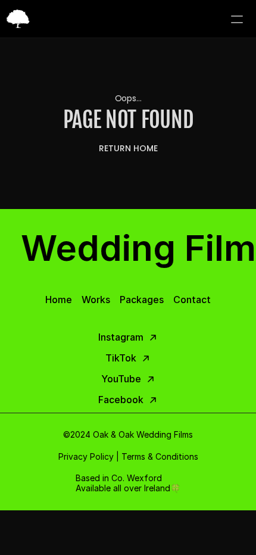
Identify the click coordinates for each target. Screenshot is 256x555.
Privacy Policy (86, 456)
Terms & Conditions (159, 456)
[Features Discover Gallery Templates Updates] (128, 19)
